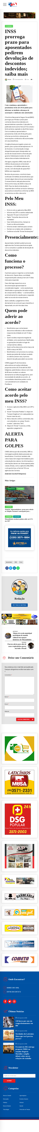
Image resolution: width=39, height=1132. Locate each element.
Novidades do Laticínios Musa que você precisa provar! (24, 1036)
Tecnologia (6, 1109)
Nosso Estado (7, 1106)
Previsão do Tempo (25, 1109)
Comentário (8, 675)
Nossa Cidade (7, 1095)
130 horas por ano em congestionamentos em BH (24, 1023)
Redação (9, 79)
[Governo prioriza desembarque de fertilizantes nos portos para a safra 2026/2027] (19, 495)
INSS (16, 562)
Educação (17, 516)
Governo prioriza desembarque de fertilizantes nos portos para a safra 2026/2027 (17, 499)
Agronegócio (11, 488)
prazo (20, 562)
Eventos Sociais (24, 1099)
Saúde (21, 1106)
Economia (20, 488)
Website (7, 711)
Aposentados (9, 562)
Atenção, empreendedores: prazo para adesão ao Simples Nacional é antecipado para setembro (19, 511)
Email (7, 704)
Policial (22, 1102)
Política (5, 1102)
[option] (19, 93)
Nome (7, 697)
